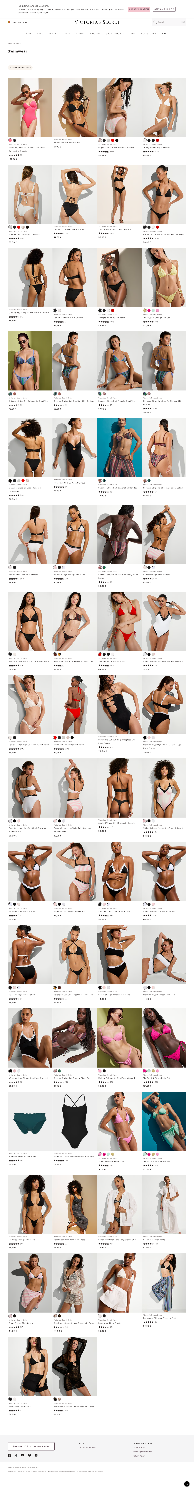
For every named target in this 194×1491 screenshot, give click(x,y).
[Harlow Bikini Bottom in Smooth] (74, 277)
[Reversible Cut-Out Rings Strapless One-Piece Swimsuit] (119, 704)
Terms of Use (12, 1471)
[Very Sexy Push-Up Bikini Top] (74, 107)
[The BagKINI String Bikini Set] (164, 277)
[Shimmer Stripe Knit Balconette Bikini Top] (30, 360)
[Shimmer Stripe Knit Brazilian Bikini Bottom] (74, 360)
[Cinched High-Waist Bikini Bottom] (74, 194)
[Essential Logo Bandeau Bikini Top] (74, 871)
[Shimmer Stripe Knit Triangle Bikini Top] (119, 360)
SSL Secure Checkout (95, 1471)
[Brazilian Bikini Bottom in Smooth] (30, 194)
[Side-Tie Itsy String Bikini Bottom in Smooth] (30, 277)
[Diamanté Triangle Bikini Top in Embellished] (164, 194)
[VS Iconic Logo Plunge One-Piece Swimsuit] (164, 621)
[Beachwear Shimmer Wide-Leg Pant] (164, 1283)
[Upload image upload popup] (183, 22)
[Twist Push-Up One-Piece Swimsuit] (74, 447)
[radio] (11, 141)
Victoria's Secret (14, 43)
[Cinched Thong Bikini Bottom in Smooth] (119, 788)
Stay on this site (164, 9)
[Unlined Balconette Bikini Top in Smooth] (119, 1038)
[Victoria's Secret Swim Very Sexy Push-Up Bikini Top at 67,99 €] (74, 143)
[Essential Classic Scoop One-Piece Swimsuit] (74, 1121)
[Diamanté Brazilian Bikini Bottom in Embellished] (30, 447)
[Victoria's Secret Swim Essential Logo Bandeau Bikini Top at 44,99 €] (74, 912)
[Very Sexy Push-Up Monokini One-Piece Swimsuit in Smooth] (30, 107)
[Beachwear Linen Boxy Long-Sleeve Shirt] (119, 1204)
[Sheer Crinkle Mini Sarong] (30, 1283)
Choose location (139, 9)
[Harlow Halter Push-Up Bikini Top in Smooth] (30, 621)
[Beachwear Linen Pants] (164, 1204)
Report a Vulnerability (39, 1472)
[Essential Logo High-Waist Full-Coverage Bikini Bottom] (164, 704)
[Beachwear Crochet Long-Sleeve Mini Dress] (74, 1283)
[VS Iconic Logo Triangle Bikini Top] (74, 534)
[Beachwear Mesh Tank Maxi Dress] (74, 1204)
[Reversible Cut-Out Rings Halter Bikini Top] (74, 621)
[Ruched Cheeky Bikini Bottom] (30, 1121)
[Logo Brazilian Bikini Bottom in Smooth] (119, 107)
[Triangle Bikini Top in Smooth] (164, 107)
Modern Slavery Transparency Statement (61, 1472)
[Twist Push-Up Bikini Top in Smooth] (119, 194)
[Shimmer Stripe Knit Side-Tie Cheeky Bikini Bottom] (164, 360)
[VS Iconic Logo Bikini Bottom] (164, 534)
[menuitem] (28, 35)
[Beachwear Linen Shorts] (119, 1283)
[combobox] (169, 22)
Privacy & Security (24, 1471)
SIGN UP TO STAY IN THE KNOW (31, 1446)
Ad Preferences (82, 1471)
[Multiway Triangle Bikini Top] (30, 1204)
